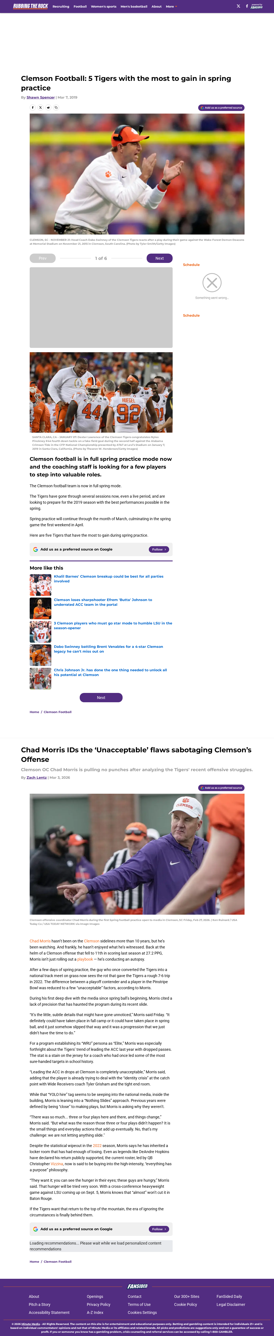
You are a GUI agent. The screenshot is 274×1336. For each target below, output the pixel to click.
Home (34, 712)
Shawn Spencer (41, 97)
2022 (97, 1145)
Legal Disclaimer (231, 1304)
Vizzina (57, 1164)
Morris (45, 941)
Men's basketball (134, 6)
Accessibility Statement (49, 1312)
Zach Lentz (37, 778)
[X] (238, 6)
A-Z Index (95, 1312)
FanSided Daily (229, 1296)
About (157, 6)
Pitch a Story (39, 1304)
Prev (43, 258)
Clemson (91, 941)
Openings (95, 1296)
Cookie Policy (185, 1304)
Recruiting (61, 6)
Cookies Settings (142, 1312)
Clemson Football (57, 712)
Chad (34, 941)
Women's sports (103, 6)
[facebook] (247, 6)
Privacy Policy (98, 1304)
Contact (134, 1296)
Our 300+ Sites (186, 1296)
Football (80, 6)
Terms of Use (139, 1304)
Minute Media (30, 1324)
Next (160, 258)
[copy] (56, 107)
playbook (85, 959)
